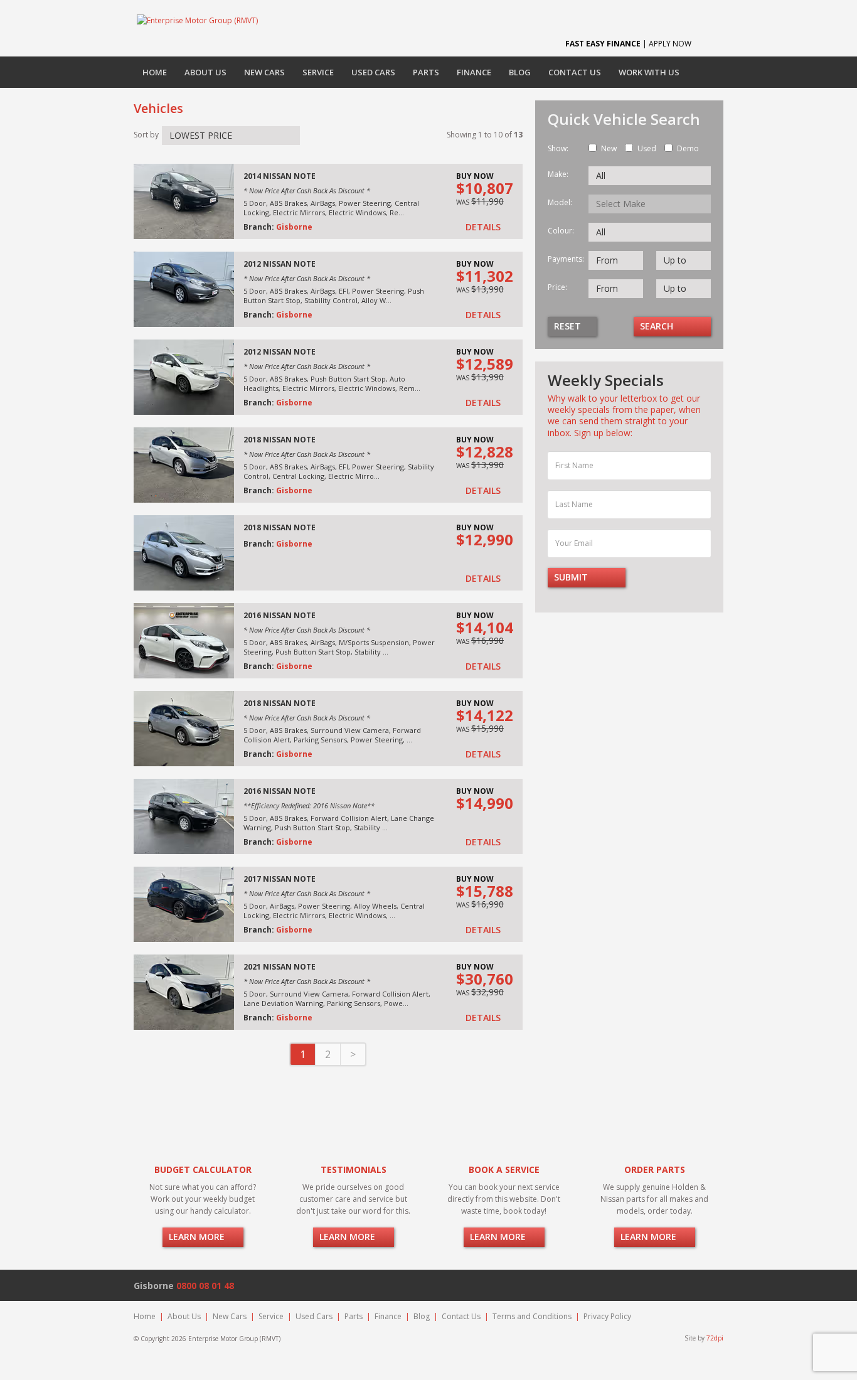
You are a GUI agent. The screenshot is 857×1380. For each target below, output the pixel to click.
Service (318, 72)
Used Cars (373, 72)
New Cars (264, 72)
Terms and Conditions (532, 1316)
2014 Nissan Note (279, 176)
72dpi (714, 1338)
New (609, 148)
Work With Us (649, 72)
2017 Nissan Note (279, 879)
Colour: (561, 230)
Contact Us (574, 72)
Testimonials (353, 1169)
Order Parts (654, 1169)
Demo (688, 148)
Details (484, 227)
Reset (568, 326)
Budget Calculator (203, 1169)
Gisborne (294, 227)
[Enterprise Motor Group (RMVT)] (197, 20)
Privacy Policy (607, 1316)
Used (646, 148)
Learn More (198, 1237)
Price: (557, 287)
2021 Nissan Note (279, 966)
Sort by (146, 134)
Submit (572, 577)
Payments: (563, 259)
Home (154, 72)
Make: (558, 174)
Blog (520, 72)
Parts (426, 72)
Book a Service (504, 1169)
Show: (558, 148)
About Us (205, 72)
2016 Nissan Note (279, 615)
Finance (474, 72)
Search (658, 326)
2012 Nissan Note (279, 264)
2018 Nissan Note (279, 439)
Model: (560, 202)
